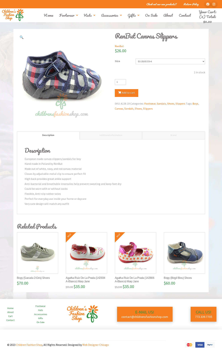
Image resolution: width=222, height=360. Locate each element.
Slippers (180, 103)
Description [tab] (48, 135)
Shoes (170, 103)
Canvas (119, 108)
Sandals (161, 103)
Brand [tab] (173, 135)
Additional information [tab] (110, 135)
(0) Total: (207, 19)
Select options (38, 267)
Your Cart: (207, 12)
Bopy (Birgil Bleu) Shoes (178, 277)
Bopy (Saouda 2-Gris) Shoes (33, 277)
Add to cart (128, 92)
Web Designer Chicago (95, 344)
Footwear (150, 103)
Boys (195, 103)
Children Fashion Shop (29, 344)
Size (117, 61)
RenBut (119, 46)
